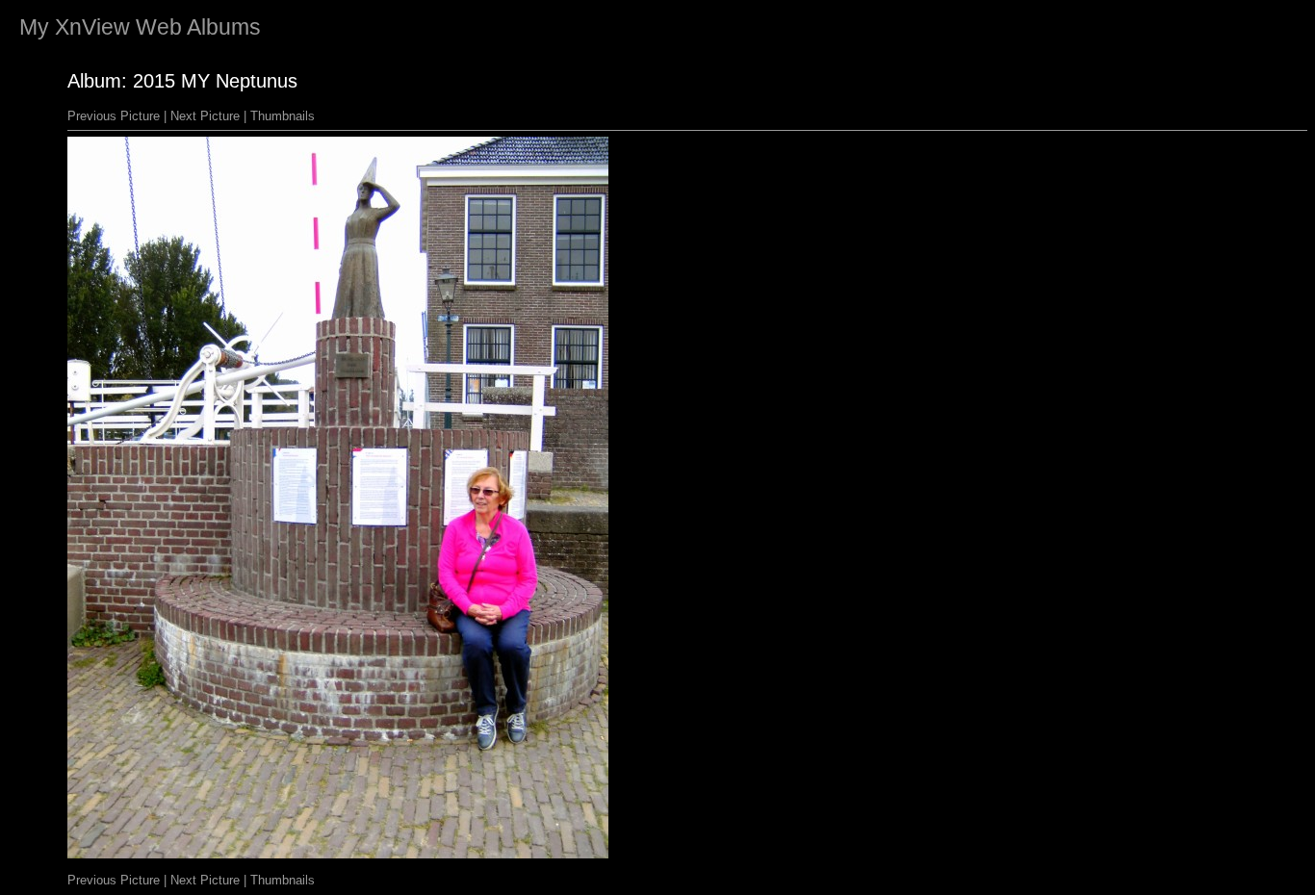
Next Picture (205, 116)
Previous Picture (113, 116)
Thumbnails (282, 116)
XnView (92, 26)
